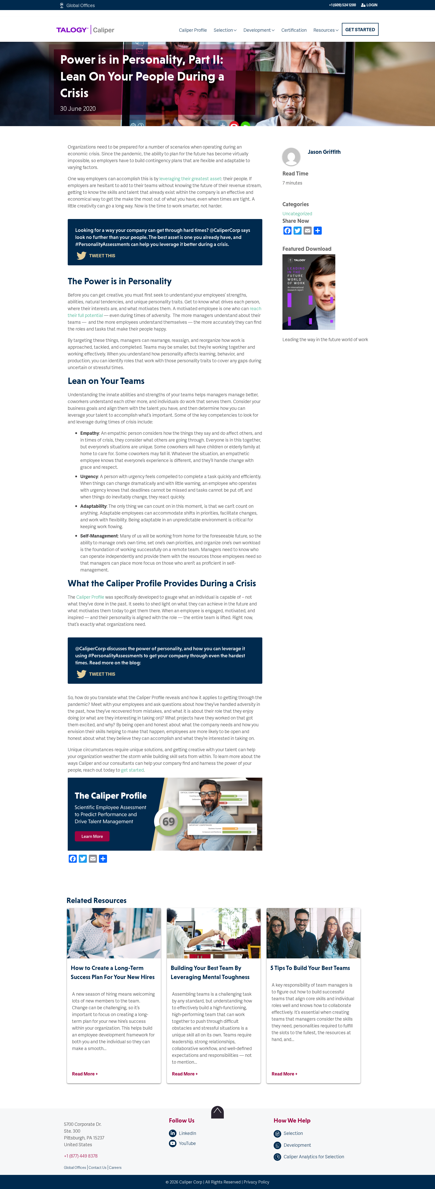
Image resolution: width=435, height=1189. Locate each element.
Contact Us (97, 1167)
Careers (115, 1167)
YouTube (187, 1143)
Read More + (85, 1073)
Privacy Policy (256, 1182)
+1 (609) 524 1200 (342, 5)
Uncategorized (297, 213)
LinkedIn (187, 1133)
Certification (294, 30)
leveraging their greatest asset (190, 178)
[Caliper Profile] (165, 882)
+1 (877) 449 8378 (81, 1155)
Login (372, 5)
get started (132, 770)
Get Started (360, 29)
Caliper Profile (193, 30)
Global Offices (80, 5)
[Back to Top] (217, 1112)
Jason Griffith (324, 152)
